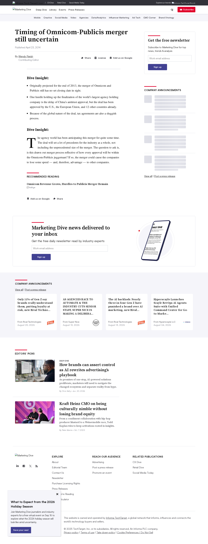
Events (62, 9)
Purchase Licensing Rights (66, 483)
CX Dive (50, 3)
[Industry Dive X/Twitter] (30, 466)
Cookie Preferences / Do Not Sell (135, 532)
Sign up (158, 67)
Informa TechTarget (116, 517)
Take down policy (105, 532)
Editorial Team (59, 467)
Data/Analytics (99, 17)
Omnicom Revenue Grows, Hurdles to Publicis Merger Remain (67, 184)
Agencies (83, 17)
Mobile (37, 17)
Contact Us (58, 472)
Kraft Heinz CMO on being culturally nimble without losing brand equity (83, 409)
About (55, 462)
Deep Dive (41, 9)
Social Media (61, 17)
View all (148, 176)
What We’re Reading (63, 494)
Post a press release (164, 176)
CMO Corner (149, 17)
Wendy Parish (25, 56)
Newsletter (57, 478)
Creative (48, 17)
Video (73, 17)
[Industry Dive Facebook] (24, 466)
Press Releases (77, 9)
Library (53, 9)
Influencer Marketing (119, 17)
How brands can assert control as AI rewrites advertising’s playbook (87, 370)
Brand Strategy (166, 17)
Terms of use (87, 532)
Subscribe (188, 9)
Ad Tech (136, 17)
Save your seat (21, 530)
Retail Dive (61, 3)
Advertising (98, 462)
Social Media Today (76, 3)
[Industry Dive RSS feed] (36, 466)
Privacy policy (71, 532)
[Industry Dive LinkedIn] (17, 466)
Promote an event (102, 472)
